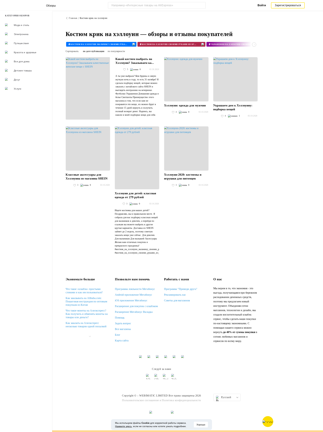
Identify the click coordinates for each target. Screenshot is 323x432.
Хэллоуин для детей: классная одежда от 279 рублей (135, 195)
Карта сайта (122, 340)
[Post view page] (88, 88)
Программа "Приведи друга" (180, 289)
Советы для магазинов (177, 300)
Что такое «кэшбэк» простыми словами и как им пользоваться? (84, 291)
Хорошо (200, 424)
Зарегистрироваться (288, 5)
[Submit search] (202, 5)
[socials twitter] (166, 378)
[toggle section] (89, 336)
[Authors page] (118, 69)
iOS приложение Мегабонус (131, 300)
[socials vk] (149, 378)
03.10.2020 (154, 69)
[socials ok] (157, 378)
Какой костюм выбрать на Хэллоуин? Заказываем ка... (134, 60)
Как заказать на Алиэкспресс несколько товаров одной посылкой (86, 325)
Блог (117, 334)
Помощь (119, 317)
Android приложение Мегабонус (133, 294)
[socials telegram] (174, 378)
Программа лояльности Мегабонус (135, 289)
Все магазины (123, 329)
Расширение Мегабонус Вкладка (134, 311)
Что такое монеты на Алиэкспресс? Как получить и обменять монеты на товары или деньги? (87, 314)
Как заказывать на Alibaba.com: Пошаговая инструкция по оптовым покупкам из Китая (86, 301)
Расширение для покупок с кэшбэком (136, 306)
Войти (262, 5)
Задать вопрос (123, 323)
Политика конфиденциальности (181, 400)
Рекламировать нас (175, 294)
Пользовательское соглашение (140, 400)
